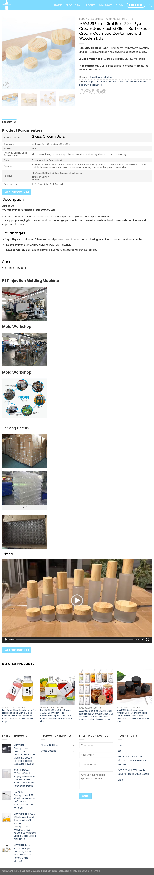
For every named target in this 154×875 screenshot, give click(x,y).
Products (73, 5)
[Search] (150, 5)
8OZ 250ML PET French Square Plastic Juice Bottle (133, 772)
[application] (77, 601)
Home (58, 5)
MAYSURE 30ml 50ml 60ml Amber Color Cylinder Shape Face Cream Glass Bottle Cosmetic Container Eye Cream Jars (134, 716)
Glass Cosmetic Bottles (119, 19)
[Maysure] (6, 5)
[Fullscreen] (147, 639)
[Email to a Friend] (92, 91)
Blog (119, 5)
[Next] (69, 52)
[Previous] (7, 52)
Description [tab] (9, 122)
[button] (77, 600)
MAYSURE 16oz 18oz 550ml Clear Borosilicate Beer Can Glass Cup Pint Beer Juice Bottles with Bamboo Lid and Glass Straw (96, 715)
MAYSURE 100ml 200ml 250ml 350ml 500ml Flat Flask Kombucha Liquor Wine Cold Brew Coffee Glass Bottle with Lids (56, 716)
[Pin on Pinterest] (98, 91)
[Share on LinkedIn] (103, 91)
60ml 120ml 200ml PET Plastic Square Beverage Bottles (132, 760)
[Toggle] (73, 745)
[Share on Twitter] (87, 91)
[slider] (74, 639)
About (90, 5)
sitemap (95, 870)
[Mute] (143, 639)
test (120, 745)
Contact (105, 5)
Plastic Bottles (49, 745)
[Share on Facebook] (82, 91)
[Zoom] (6, 85)
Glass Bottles (95, 19)
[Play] (6, 639)
